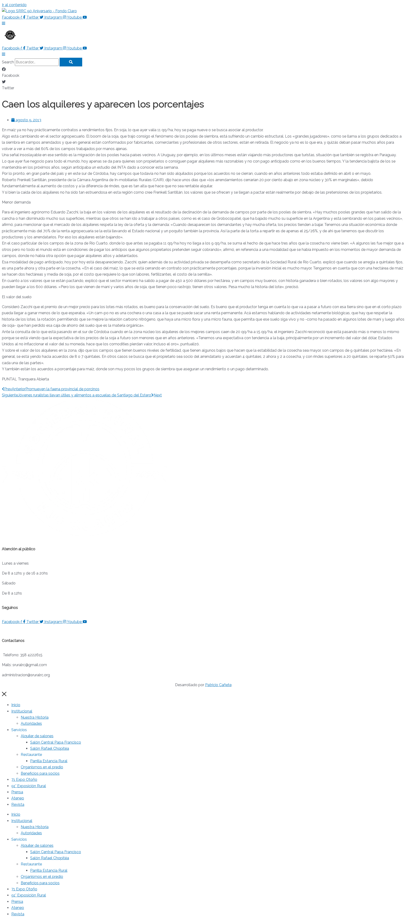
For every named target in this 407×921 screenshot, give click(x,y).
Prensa (17, 792)
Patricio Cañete (218, 685)
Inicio (15, 705)
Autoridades (31, 723)
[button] (203, 72)
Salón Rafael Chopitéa (49, 748)
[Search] (71, 62)
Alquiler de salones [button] (37, 736)
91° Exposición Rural (28, 786)
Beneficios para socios (40, 773)
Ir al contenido (14, 5)
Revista (17, 804)
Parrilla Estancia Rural (48, 761)
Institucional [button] (21, 711)
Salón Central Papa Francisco (55, 742)
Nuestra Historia (35, 717)
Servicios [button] (19, 730)
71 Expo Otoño (24, 779)
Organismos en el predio (42, 767)
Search (8, 62)
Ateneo (17, 798)
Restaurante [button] (31, 754)
